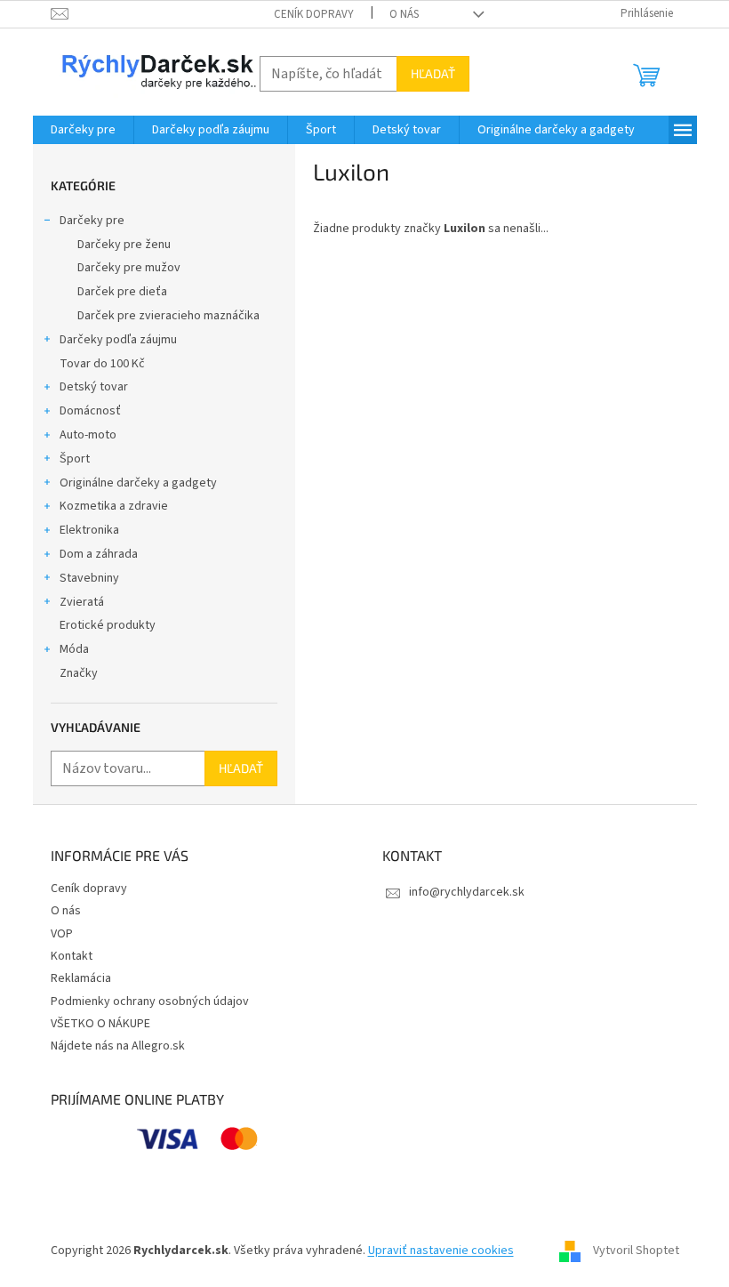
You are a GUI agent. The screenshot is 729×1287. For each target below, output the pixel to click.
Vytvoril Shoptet (636, 1250)
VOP (62, 934)
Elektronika (89, 530)
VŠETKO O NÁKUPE (100, 1024)
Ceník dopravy (314, 14)
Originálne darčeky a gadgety (138, 483)
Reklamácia (81, 978)
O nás (404, 14)
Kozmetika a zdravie (114, 506)
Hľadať (433, 73)
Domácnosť (90, 411)
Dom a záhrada (99, 554)
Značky (79, 673)
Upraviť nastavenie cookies (441, 1250)
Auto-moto (88, 435)
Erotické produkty (108, 625)
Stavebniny (89, 578)
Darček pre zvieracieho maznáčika (168, 316)
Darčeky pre (92, 220)
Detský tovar (94, 387)
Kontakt (71, 956)
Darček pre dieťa (122, 292)
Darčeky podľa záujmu (118, 340)
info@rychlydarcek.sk (467, 892)
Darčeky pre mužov (128, 268)
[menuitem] (83, 130)
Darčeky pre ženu (124, 244)
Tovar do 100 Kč (102, 364)
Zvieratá (82, 602)
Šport (75, 459)
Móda (74, 649)
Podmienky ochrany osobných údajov (150, 1001)
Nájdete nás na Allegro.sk (118, 1046)
